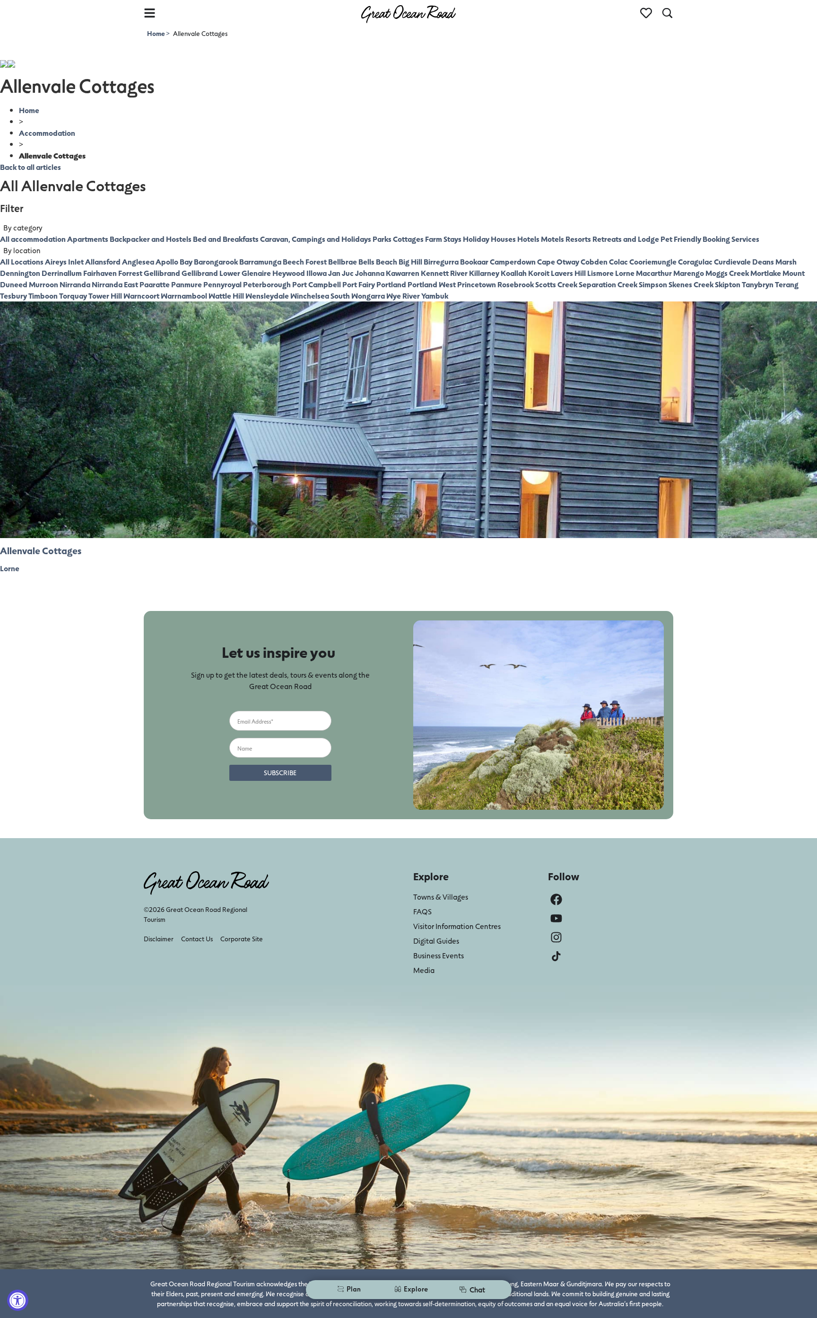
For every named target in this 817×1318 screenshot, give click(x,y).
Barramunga (260, 261)
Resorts (578, 238)
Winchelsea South (320, 295)
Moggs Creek (727, 272)
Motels (552, 238)
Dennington (20, 272)
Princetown (476, 284)
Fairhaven (100, 272)
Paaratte (154, 284)
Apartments (87, 238)
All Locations (21, 261)
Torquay (73, 295)
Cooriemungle (653, 261)
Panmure (186, 284)
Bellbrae (342, 261)
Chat (477, 1289)
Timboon (43, 295)
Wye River (403, 295)
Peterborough (267, 284)
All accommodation (33, 238)
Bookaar (474, 261)
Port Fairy (358, 284)
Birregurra (441, 261)
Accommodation (47, 132)
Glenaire (256, 272)
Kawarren (402, 272)
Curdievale (732, 261)
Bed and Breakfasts (226, 238)
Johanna (369, 272)
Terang (787, 284)
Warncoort (141, 295)
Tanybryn (758, 284)
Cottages (408, 238)
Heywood (288, 272)
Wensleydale (267, 295)
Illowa (316, 272)
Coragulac (695, 261)
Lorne (624, 272)
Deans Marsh (774, 261)
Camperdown (513, 261)
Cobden (594, 261)
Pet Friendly (681, 238)
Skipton (727, 284)
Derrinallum (62, 272)
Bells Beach (377, 261)
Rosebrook (515, 284)
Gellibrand (162, 272)
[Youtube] (556, 918)
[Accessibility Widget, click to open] (17, 1300)
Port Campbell (316, 284)
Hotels (528, 238)
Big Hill (410, 261)
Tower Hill (105, 295)
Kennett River (444, 272)
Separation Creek (608, 284)
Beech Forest (305, 261)
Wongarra (368, 295)
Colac (618, 261)
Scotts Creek (556, 284)
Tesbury (13, 295)
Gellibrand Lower (211, 272)
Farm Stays (443, 238)
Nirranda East (115, 284)
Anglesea (138, 261)
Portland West (432, 284)
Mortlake (765, 272)
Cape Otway (558, 261)
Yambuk (434, 295)
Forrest (130, 272)
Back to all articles (30, 166)
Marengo (688, 272)
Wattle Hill (226, 295)
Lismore (600, 272)
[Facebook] (556, 899)
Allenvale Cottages (40, 550)
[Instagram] (556, 937)
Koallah (514, 272)
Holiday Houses (489, 238)
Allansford (103, 261)
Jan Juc (341, 272)
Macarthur (654, 272)
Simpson (653, 284)
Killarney (484, 272)
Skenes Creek (691, 284)
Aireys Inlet (64, 261)
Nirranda (75, 284)
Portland (391, 284)
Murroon (43, 284)
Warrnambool (184, 295)
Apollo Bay (174, 261)
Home (156, 33)
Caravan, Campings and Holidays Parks (325, 238)
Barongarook (216, 261)
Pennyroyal (222, 284)
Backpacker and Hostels (150, 238)
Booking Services (731, 238)
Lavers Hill (568, 272)
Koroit (538, 272)
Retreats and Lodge (625, 238)
